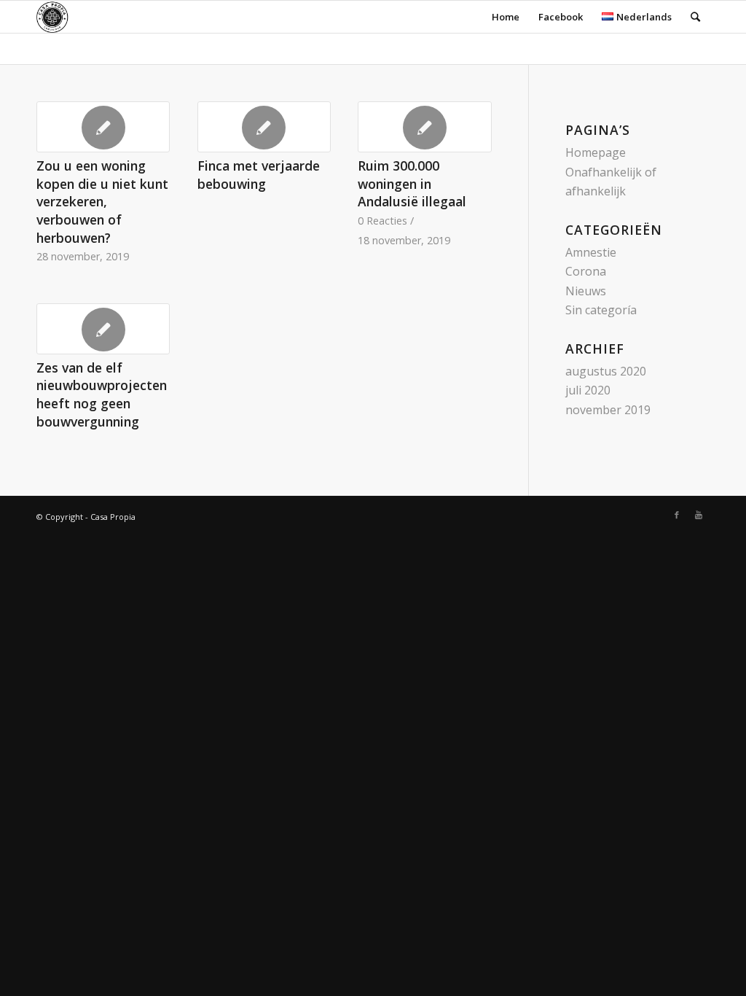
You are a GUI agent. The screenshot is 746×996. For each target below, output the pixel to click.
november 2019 (608, 410)
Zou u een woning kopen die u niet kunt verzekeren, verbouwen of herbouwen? (102, 201)
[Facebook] (677, 515)
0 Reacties (382, 220)
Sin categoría (601, 310)
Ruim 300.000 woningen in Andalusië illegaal (412, 183)
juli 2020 (587, 390)
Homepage (595, 152)
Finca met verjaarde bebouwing (258, 174)
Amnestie (590, 252)
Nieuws (585, 291)
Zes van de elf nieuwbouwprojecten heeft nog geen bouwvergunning (101, 394)
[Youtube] (699, 515)
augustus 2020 (605, 371)
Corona (585, 271)
